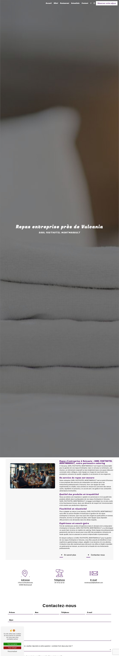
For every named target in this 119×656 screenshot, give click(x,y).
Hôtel (56, 3)
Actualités (75, 3)
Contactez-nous (98, 555)
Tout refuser (12, 648)
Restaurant (64, 3)
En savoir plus (70, 555)
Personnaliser (12, 651)
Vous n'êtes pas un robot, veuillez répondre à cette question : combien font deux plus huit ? (40, 646)
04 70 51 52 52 (59, 582)
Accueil (49, 3)
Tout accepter (12, 644)
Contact (85, 3)
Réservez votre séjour (107, 3)
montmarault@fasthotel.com (93, 582)
